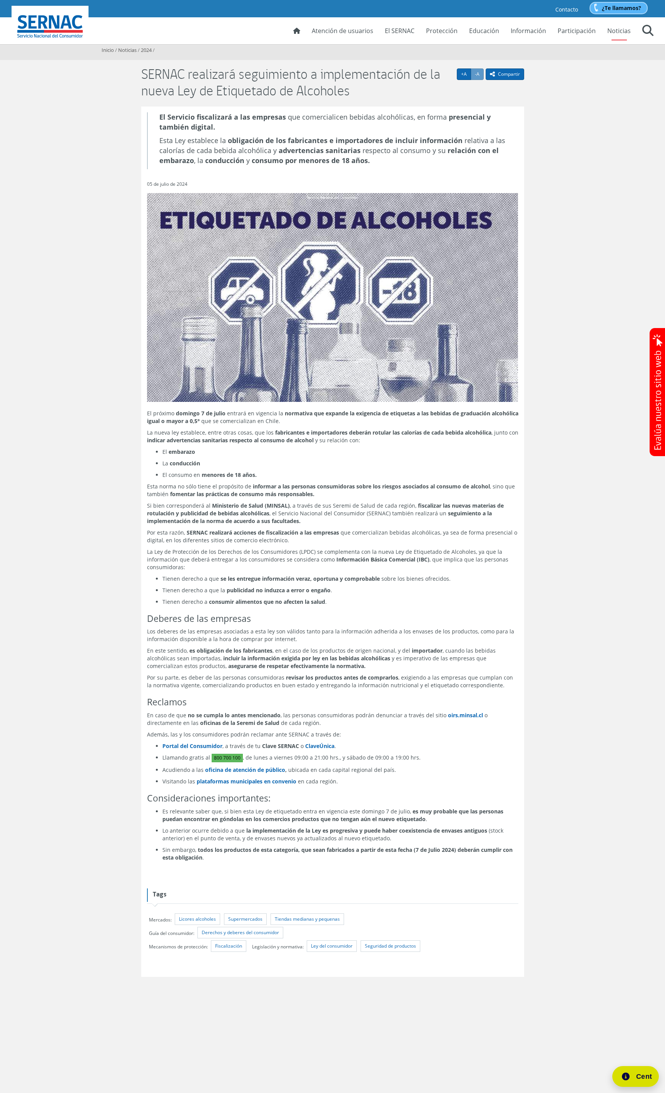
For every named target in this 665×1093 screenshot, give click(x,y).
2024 (146, 50)
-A (479, 73)
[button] (648, 31)
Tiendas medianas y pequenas (307, 919)
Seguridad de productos (390, 946)
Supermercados (245, 919)
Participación (577, 31)
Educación (484, 31)
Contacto (566, 9)
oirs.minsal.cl (465, 715)
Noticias (619, 31)
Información (528, 31)
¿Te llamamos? (621, 8)
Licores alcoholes (197, 919)
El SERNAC (399, 31)
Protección (442, 31)
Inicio (108, 50)
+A (466, 73)
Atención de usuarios (342, 31)
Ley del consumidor (332, 946)
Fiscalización (228, 946)
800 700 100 (227, 758)
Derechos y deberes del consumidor (240, 932)
